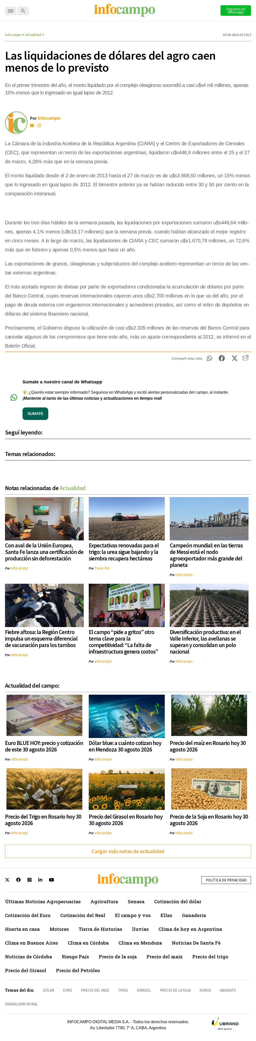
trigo (123, 990)
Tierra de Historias (100, 929)
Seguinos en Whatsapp (236, 11)
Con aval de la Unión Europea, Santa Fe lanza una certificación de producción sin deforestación (44, 552)
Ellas (166, 915)
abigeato (228, 990)
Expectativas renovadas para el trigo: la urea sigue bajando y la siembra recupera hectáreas (124, 552)
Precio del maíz (164, 956)
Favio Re (101, 568)
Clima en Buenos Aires (31, 943)
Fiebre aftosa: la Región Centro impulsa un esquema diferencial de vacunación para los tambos (41, 638)
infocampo (19, 568)
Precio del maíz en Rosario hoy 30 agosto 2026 (208, 746)
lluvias (140, 929)
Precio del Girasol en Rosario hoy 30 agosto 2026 (125, 820)
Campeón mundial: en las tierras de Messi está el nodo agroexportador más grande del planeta (206, 555)
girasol (144, 990)
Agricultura (104, 901)
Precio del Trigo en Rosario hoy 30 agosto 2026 (43, 820)
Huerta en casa (22, 929)
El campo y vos (133, 915)
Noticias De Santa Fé (196, 943)
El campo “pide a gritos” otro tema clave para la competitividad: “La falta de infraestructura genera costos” (123, 641)
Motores (59, 929)
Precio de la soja (118, 956)
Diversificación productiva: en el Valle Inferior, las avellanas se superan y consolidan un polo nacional (205, 641)
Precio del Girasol (25, 970)
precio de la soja (175, 990)
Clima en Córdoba (88, 943)
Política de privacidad (226, 880)
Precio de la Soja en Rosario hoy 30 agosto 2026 (209, 820)
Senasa (136, 901)
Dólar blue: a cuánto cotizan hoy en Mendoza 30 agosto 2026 (125, 746)
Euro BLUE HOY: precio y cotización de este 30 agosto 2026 (44, 746)
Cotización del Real (82, 915)
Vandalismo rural (21, 1004)
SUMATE (35, 413)
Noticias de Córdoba (28, 956)
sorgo (205, 990)
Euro (67, 990)
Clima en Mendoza (140, 943)
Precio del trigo (210, 956)
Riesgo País (75, 956)
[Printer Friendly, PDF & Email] (245, 360)
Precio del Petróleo (78, 970)
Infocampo (13, 34)
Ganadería (194, 915)
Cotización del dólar (177, 901)
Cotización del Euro (27, 915)
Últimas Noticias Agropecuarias (43, 901)
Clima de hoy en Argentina (190, 929)
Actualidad (33, 34)
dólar (48, 990)
